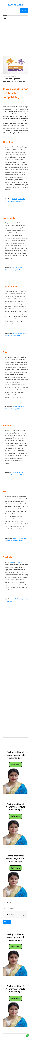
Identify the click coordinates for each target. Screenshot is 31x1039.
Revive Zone (15, 4)
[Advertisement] (15, 36)
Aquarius (19, 562)
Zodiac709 (13, 76)
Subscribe (7, 922)
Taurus (12, 562)
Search (24, 10)
